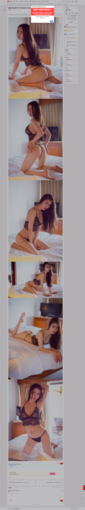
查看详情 (51, 21)
